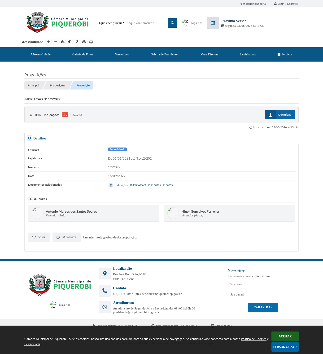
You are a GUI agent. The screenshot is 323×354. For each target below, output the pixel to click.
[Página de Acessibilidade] (91, 42)
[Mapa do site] (84, 42)
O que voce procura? (111, 23)
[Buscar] (172, 23)
